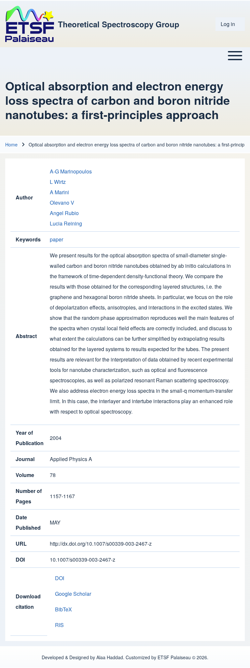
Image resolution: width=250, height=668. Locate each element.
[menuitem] (230, 24)
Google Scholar (73, 593)
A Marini (59, 192)
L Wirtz (58, 181)
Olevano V (62, 202)
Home (11, 144)
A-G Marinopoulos (71, 171)
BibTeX (63, 609)
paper (56, 239)
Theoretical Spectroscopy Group (118, 24)
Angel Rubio (64, 213)
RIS (59, 625)
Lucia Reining (66, 223)
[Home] (29, 24)
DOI (59, 578)
